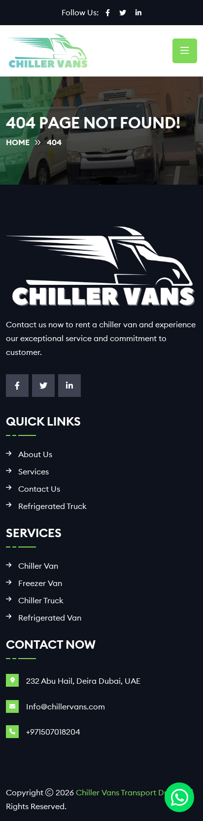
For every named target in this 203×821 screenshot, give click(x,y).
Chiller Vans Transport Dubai (128, 792)
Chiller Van (38, 566)
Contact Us (39, 489)
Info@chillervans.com (65, 706)
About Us (35, 454)
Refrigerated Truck (52, 506)
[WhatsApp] (179, 797)
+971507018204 (53, 732)
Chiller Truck (41, 600)
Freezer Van (40, 583)
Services (33, 471)
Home (18, 142)
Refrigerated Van (49, 618)
